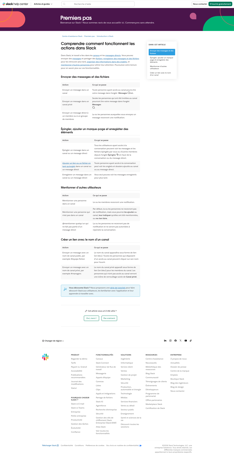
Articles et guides (42, 4)
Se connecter (183, 4)
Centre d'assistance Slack (72, 36)
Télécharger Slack (49, 445)
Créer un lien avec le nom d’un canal (160, 74)
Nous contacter (200, 4)
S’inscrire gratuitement (220, 4)
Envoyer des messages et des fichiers (161, 52)
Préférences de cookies (95, 445)
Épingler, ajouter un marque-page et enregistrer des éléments (161, 60)
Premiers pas (89, 36)
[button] (91, 318)
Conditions (79, 445)
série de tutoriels (117, 287)
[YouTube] (186, 341)
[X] (181, 341)
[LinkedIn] (165, 341)
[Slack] (45, 394)
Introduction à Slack (105, 36)
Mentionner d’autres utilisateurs (158, 67)
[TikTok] (191, 341)
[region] (100, 102)
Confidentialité (67, 445)
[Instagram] (170, 341)
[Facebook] (175, 341)
